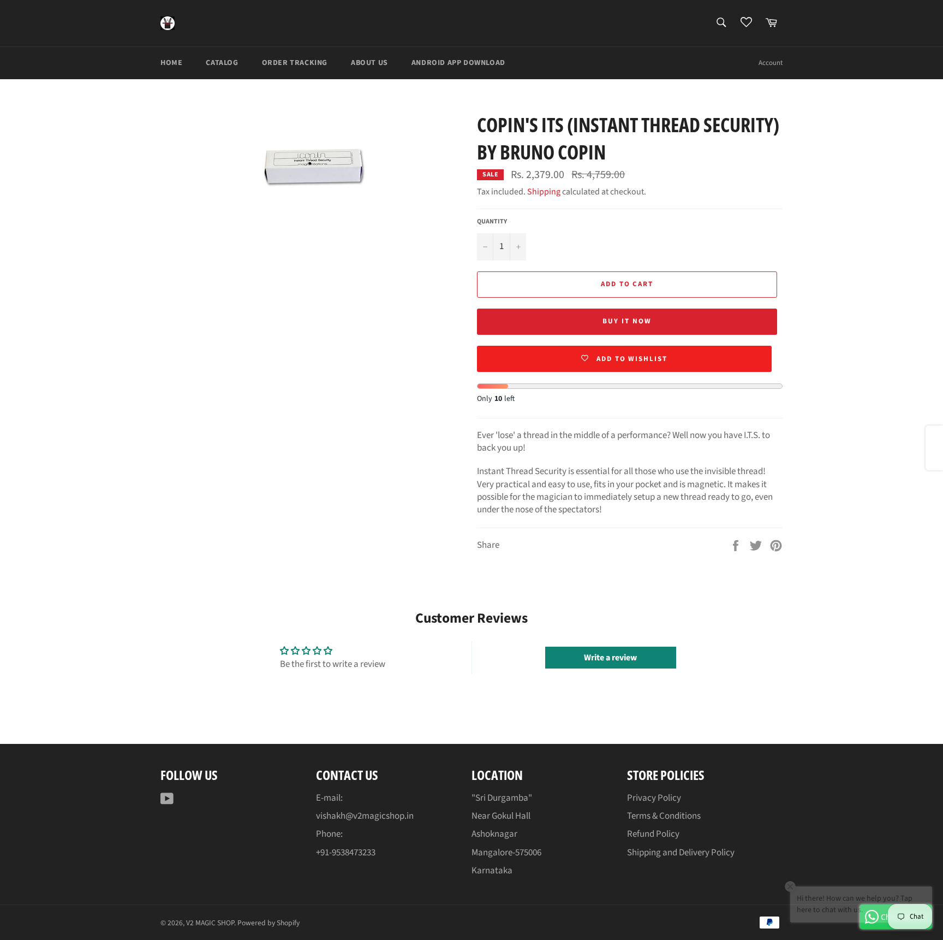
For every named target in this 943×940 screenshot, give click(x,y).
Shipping (543, 192)
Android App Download (458, 62)
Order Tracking (294, 62)
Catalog (222, 62)
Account (771, 63)
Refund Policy (653, 834)
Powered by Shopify (268, 923)
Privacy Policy (654, 798)
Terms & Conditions (664, 816)
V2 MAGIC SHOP (210, 923)
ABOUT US (369, 62)
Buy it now (627, 321)
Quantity (492, 221)
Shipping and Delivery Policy (681, 852)
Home (171, 62)
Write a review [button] (610, 658)
